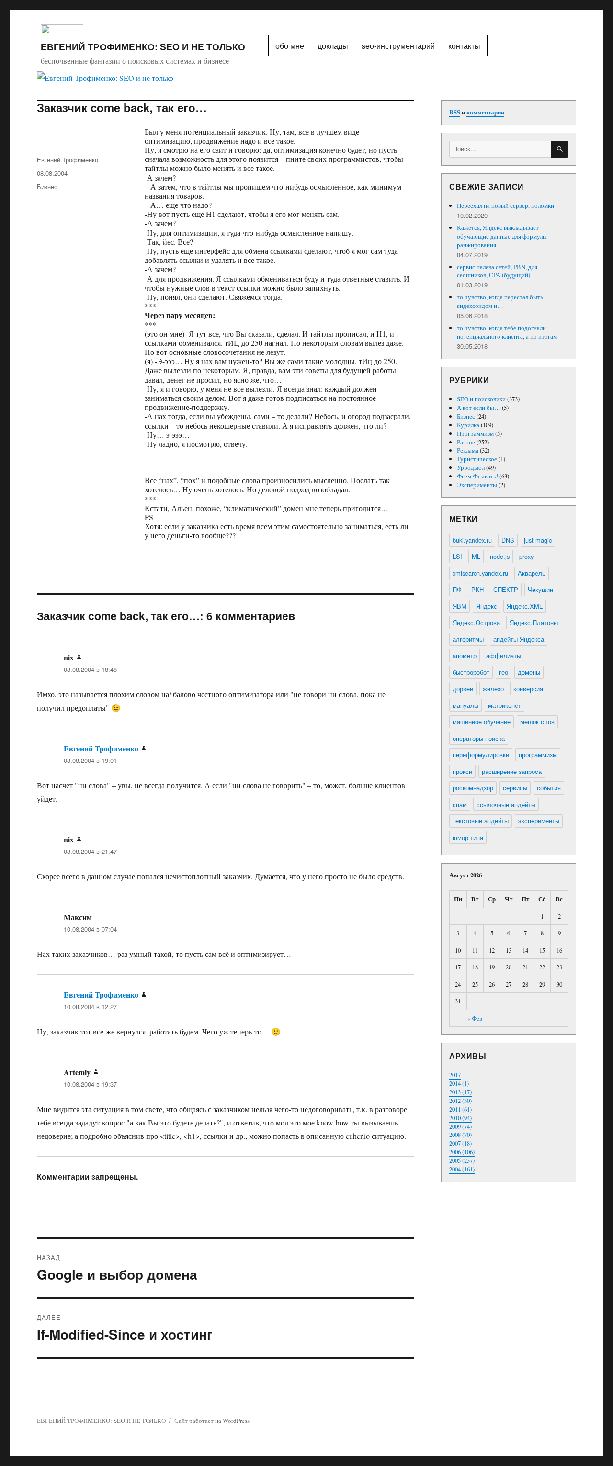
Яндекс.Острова (476, 622)
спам (460, 804)
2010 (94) (460, 1118)
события (549, 787)
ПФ (457, 589)
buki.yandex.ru (472, 540)
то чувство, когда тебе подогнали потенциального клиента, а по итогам (507, 332)
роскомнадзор (473, 787)
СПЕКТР (505, 589)
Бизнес (47, 186)
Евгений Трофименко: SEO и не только (143, 46)
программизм (538, 754)
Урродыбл (471, 467)
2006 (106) (462, 1152)
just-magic (538, 540)
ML (476, 556)
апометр (465, 655)
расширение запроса (512, 771)
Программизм (475, 433)
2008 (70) (460, 1134)
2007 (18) (460, 1143)
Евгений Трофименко (67, 159)
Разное (466, 442)
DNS (507, 540)
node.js (500, 556)
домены (529, 672)
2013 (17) (460, 1092)
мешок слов (537, 721)
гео (503, 672)
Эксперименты (477, 484)
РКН (477, 589)
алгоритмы (468, 639)
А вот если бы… (478, 407)
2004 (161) (462, 1169)
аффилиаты (503, 655)
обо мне (289, 45)
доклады (333, 45)
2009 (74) (460, 1126)
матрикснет (504, 705)
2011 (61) (460, 1109)
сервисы (515, 787)
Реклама (467, 450)
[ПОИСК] (559, 149)
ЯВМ (459, 606)
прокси (462, 771)
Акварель (531, 573)
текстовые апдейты (481, 820)
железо (493, 688)
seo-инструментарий (398, 45)
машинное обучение (482, 721)
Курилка (468, 424)
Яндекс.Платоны (534, 622)
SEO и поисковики (481, 399)
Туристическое (477, 459)
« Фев (474, 1018)
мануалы (465, 705)
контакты (464, 45)
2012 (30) (460, 1100)
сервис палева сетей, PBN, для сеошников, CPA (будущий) (497, 271)
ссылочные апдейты (506, 804)
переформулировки (481, 754)
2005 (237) (462, 1160)
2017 (455, 1074)
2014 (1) (459, 1083)
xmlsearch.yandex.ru (480, 573)
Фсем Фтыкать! (477, 476)
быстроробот (471, 672)
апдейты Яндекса (518, 639)
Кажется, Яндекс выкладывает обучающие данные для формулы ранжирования (502, 236)
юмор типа (468, 837)
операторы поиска (479, 738)
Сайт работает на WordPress (212, 1420)
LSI (457, 556)
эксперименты (538, 820)
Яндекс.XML (525, 606)
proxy (526, 556)
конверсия (528, 688)
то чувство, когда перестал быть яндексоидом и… (500, 301)
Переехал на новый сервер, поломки (505, 205)
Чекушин (540, 589)
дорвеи (463, 688)
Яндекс (486, 606)
